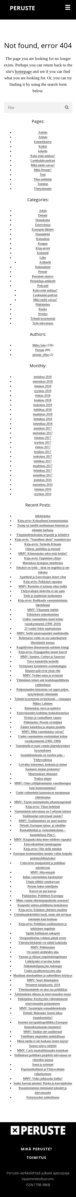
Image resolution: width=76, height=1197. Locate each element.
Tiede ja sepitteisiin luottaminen (42, 595)
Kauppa (43, 243)
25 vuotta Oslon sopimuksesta (42, 628)
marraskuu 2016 (43, 484)
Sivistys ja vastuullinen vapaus (42, 717)
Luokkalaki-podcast (43, 160)
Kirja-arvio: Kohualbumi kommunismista (43, 520)
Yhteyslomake (43, 188)
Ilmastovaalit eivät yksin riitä (42, 670)
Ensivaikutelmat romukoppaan (42, 844)
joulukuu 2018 (43, 376)
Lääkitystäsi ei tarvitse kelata (42, 961)
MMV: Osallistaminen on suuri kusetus (43, 820)
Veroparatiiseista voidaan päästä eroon (42, 938)
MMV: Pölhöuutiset (43, 947)
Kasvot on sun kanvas (42, 891)
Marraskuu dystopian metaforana (43, 563)
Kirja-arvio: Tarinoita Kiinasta (42, 544)
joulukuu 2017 (43, 428)
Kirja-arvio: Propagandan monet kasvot (43, 652)
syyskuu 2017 (42, 442)
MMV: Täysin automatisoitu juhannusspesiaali (42, 802)
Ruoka (43, 309)
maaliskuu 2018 (42, 414)
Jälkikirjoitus (42, 516)
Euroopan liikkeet (43, 229)
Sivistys (43, 313)
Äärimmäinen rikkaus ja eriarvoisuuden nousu (42, 994)
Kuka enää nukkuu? (42, 155)
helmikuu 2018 (43, 419)
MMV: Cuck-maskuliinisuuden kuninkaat (42, 1050)
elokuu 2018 (42, 395)
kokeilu (42, 151)
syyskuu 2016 (42, 494)
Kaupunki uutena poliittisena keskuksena (43, 905)
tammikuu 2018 (42, 423)
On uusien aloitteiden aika (43, 952)
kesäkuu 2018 (42, 400)
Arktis (43, 210)
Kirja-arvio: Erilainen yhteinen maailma (43, 909)
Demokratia (42, 220)
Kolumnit (43, 253)
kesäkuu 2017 (42, 451)
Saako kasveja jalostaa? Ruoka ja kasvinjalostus (42, 1083)
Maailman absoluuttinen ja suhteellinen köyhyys (42, 975)
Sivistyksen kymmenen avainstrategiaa (42, 666)
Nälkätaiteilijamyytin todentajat (43, 966)
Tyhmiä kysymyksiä (42, 318)
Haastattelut (42, 234)
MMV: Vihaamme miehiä (42, 609)
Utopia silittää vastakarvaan (43, 881)
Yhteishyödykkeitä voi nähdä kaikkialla (42, 942)
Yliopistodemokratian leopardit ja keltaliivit (42, 534)
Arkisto (42, 132)
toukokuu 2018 (42, 404)
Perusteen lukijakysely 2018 (43, 984)
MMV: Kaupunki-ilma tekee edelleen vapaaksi (42, 839)
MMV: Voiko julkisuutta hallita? (43, 1078)
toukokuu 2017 (42, 456)
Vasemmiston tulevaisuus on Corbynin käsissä (42, 811)
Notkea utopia (42, 778)
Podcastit (42, 285)
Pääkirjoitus (42, 304)
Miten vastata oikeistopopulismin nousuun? (42, 900)
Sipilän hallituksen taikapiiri (43, 933)
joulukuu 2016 (43, 479)
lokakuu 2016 (42, 489)
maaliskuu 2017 (42, 465)
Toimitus (42, 184)
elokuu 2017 (42, 447)
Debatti (42, 215)
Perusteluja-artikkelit (42, 281)
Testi (43, 174)
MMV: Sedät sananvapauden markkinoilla (43, 633)
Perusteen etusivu (42, 276)
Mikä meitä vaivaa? (43, 165)
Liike (43, 257)
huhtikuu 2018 (43, 409)
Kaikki (43, 146)
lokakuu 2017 (42, 437)
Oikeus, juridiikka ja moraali (42, 548)
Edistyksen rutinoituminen (43, 614)
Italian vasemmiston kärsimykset (43, 877)
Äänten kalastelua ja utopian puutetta (42, 727)
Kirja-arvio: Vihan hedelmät (43, 806)
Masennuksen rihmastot (42, 773)
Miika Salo (39, 345)
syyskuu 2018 (42, 390)
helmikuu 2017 (43, 470)
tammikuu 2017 (42, 475)
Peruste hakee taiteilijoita (42, 886)
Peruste (42, 271)
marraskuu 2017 (43, 433)
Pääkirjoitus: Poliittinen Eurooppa (42, 895)
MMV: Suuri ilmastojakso (43, 980)
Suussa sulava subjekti (43, 1045)
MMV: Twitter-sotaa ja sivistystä (43, 675)
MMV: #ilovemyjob (42, 872)
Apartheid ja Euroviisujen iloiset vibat (42, 577)
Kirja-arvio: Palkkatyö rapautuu (42, 581)
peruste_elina (41, 354)
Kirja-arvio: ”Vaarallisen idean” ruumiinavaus (43, 539)
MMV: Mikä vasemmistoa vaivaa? (43, 731)
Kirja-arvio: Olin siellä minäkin (43, 848)
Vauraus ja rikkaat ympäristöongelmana (43, 956)
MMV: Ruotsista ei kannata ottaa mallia (43, 586)
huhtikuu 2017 (43, 461)
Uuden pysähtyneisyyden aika (42, 970)
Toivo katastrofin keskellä (42, 661)
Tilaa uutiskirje (43, 179)
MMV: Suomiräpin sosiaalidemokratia (42, 1008)
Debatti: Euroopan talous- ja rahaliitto (43, 825)
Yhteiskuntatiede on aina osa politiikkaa (42, 989)
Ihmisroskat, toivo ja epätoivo (43, 708)
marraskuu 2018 (43, 381)
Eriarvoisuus (42, 224)
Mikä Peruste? (42, 170)
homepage (23, 71)
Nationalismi (42, 267)
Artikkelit (45, 262)
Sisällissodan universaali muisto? (43, 816)
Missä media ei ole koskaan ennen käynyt (42, 1041)
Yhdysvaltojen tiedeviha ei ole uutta (43, 591)
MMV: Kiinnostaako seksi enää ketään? (42, 553)
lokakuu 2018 (42, 386)
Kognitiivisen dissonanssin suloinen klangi (43, 647)
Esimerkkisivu (42, 141)
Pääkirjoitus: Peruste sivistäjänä (43, 722)
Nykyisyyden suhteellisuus (42, 1097)
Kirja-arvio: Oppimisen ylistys (42, 558)
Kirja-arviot (43, 248)
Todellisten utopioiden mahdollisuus (43, 1036)
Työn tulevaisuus (42, 323)
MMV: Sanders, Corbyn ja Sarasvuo (42, 656)
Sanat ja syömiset (42, 1064)
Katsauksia (42, 238)
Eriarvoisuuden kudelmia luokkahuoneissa (43, 713)
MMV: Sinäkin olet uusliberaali (42, 1031)
